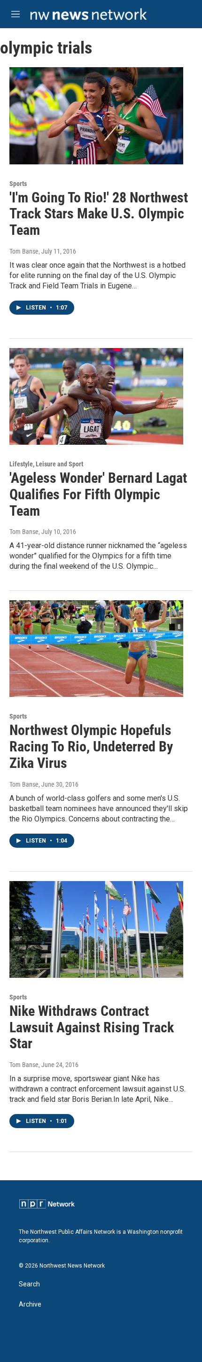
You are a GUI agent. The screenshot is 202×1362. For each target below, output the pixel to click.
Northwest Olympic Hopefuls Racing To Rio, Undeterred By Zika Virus (91, 746)
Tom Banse (24, 251)
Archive (30, 1304)
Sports (18, 183)
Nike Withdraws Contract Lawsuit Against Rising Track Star (91, 1027)
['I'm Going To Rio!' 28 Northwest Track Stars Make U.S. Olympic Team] (96, 115)
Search (29, 1284)
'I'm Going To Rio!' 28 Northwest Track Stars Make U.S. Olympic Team (98, 214)
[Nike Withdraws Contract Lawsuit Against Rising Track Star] (96, 929)
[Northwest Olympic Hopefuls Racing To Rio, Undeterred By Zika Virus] (96, 648)
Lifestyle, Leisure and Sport (46, 464)
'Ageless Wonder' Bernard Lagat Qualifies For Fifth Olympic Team (98, 494)
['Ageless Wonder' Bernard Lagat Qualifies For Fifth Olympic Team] (96, 396)
